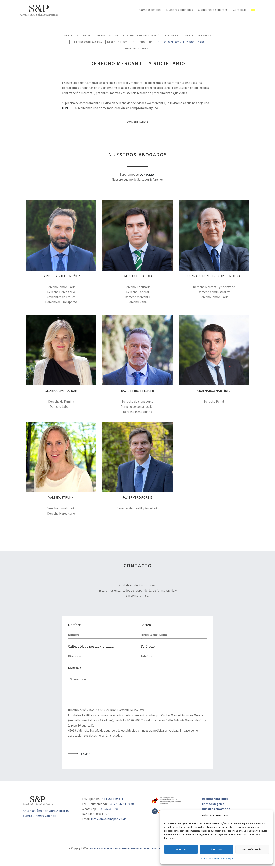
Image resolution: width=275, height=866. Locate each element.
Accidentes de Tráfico (61, 297)
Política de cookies (210, 858)
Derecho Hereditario (61, 292)
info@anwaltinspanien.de (108, 819)
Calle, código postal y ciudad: (91, 646)
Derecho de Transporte (61, 302)
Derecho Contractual (87, 42)
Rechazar (216, 849)
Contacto (239, 10)
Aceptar (181, 849)
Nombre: (74, 625)
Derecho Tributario (137, 287)
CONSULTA (69, 108)
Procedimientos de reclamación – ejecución (147, 35)
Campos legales (150, 10)
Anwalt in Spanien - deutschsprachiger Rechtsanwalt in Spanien (120, 848)
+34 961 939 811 (112, 799)
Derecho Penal (143, 42)
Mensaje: (75, 668)
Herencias (104, 35)
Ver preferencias (252, 849)
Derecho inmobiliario (137, 412)
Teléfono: (148, 646)
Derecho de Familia (197, 35)
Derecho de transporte (137, 401)
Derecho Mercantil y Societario (181, 42)
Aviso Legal (227, 858)
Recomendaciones (215, 799)
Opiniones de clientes (213, 10)
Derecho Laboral (137, 48)
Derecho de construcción (137, 406)
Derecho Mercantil (137, 297)
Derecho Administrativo (214, 292)
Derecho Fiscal (118, 42)
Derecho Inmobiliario (78, 35)
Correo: (146, 625)
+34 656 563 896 (108, 809)
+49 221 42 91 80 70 (121, 804)
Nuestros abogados (179, 10)
